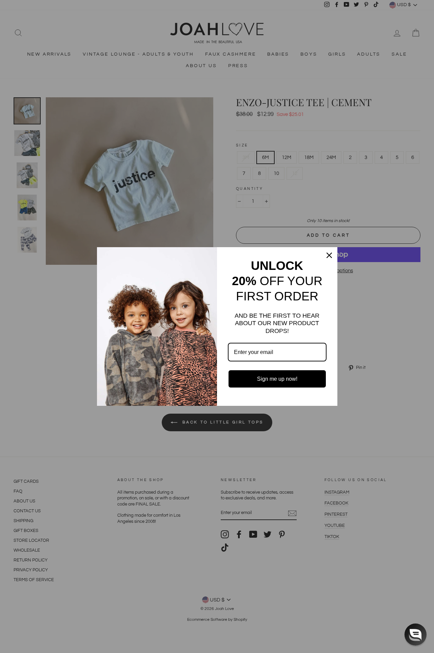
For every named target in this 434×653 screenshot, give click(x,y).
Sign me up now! (277, 379)
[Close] (329, 255)
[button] (416, 635)
